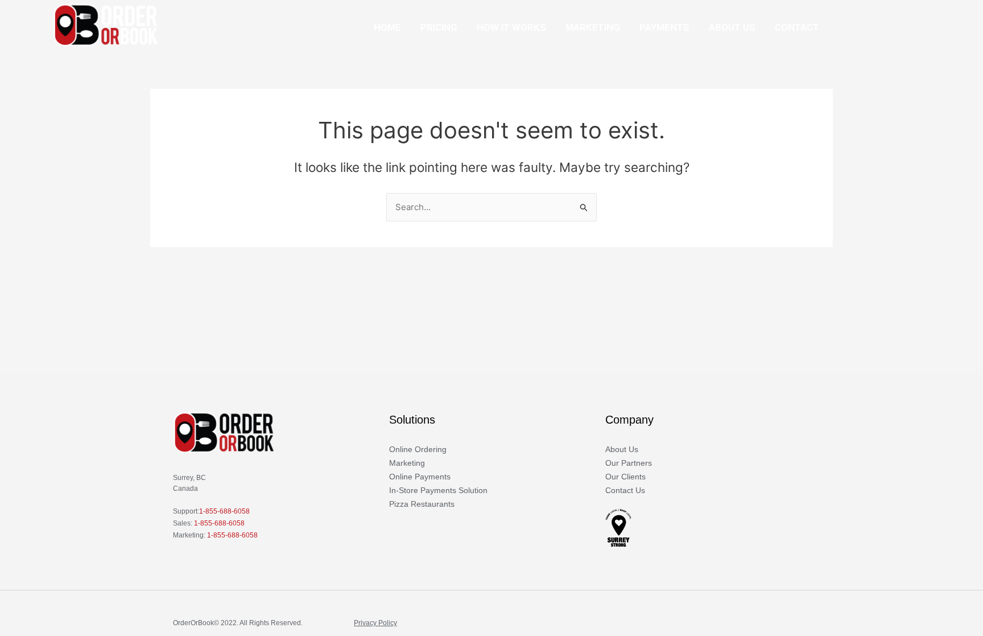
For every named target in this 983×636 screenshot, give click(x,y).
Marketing (592, 27)
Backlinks (319, 623)
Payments (664, 27)
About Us (732, 27)
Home (387, 27)
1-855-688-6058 (224, 511)
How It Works (511, 27)
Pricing (438, 27)
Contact (797, 27)
